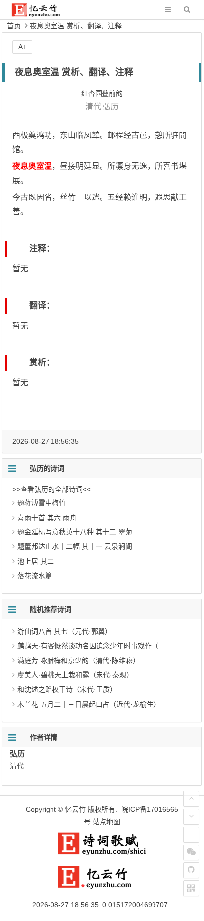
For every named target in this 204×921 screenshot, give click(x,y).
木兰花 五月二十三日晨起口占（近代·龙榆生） (88, 704)
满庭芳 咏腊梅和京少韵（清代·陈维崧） (78, 660)
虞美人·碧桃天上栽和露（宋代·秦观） (75, 675)
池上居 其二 (35, 561)
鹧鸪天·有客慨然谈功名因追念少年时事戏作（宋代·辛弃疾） (110, 646)
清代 (93, 106)
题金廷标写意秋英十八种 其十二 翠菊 (74, 532)
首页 (14, 26)
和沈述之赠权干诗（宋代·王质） (67, 689)
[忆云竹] (42, 14)
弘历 (111, 106)
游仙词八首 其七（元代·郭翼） (64, 631)
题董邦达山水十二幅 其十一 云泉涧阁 (74, 546)
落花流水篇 (34, 576)
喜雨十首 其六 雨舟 (47, 518)
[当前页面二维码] (191, 888)
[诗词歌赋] (102, 853)
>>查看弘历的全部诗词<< (51, 489)
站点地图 (106, 822)
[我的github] (191, 870)
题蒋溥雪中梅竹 (41, 503)
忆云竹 (75, 809)
